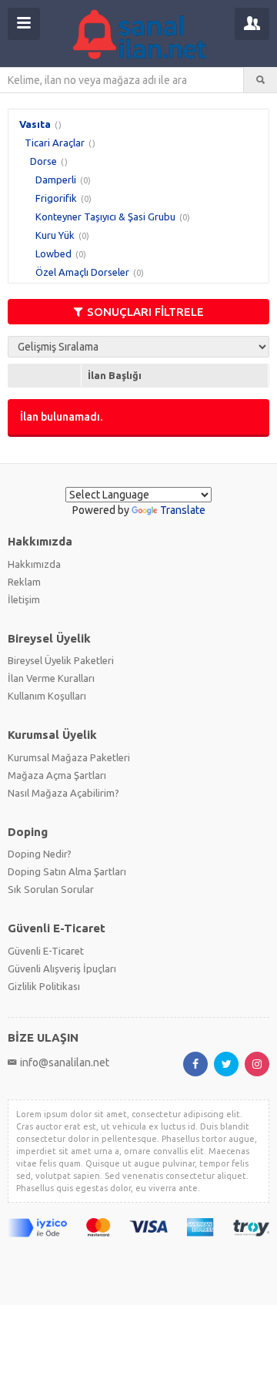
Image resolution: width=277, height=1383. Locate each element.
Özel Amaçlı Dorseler (82, 272)
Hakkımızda (34, 564)
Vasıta (35, 124)
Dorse (43, 161)
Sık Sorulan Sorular (51, 889)
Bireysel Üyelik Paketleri (61, 660)
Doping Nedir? (40, 853)
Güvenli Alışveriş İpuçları (62, 968)
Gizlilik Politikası (44, 986)
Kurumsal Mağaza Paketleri (69, 757)
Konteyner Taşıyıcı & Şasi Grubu (105, 216)
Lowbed (53, 253)
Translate (182, 510)
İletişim (24, 599)
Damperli (55, 179)
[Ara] (260, 80)
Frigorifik (56, 198)
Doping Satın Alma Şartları (67, 871)
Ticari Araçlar (55, 142)
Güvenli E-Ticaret (46, 950)
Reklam (24, 581)
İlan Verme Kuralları (51, 678)
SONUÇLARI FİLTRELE (145, 311)
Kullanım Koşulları (47, 695)
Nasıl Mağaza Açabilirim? (63, 792)
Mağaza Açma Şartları (57, 775)
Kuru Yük (55, 235)
